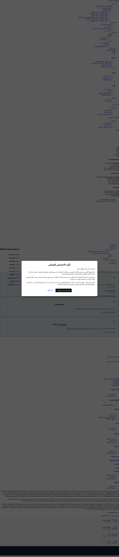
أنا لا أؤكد (50, 290)
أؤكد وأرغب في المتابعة (63, 290)
